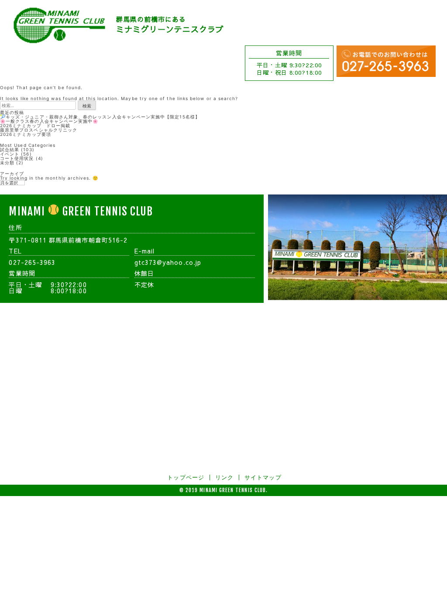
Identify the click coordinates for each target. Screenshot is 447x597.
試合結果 (9, 149)
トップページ (185, 477)
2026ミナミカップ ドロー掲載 (35, 125)
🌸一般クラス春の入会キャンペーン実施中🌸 (49, 121)
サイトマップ (262, 477)
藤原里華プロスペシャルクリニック (38, 129)
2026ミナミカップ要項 (25, 134)
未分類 (7, 162)
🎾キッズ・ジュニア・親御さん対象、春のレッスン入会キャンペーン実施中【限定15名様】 (100, 116)
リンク (224, 477)
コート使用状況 (17, 158)
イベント (9, 153)
